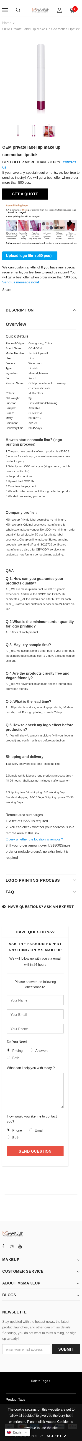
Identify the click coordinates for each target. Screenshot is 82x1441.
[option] (41, 76)
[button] (17, 1432)
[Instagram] (12, 1246)
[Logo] (40, 10)
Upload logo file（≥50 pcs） (30, 256)
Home (6, 23)
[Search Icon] (18, 10)
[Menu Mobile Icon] (5, 10)
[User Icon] (59, 10)
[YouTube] (20, 1246)
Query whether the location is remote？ (35, 839)
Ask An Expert (59, 907)
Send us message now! (20, 282)
